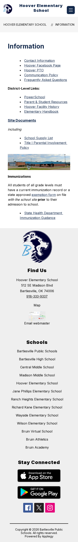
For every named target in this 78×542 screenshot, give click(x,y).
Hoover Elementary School (25, 24)
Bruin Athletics (37, 439)
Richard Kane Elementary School (37, 407)
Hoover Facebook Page (42, 65)
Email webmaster (37, 323)
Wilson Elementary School (37, 423)
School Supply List (38, 138)
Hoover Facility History (41, 107)
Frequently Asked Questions (45, 80)
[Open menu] (71, 10)
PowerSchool (34, 97)
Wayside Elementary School (37, 415)
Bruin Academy (37, 447)
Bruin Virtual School (37, 431)
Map (37, 305)
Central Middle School (37, 367)
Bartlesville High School (37, 359)
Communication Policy (41, 75)
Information (64, 24)
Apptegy (47, 536)
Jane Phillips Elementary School (37, 391)
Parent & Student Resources (45, 102)
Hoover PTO (34, 70)
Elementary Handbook (41, 111)
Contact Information (39, 61)
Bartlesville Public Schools (37, 351)
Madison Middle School (37, 375)
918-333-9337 (37, 296)
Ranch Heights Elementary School (37, 399)
